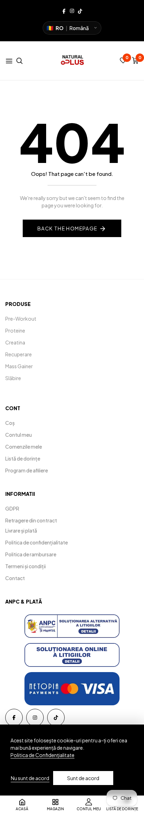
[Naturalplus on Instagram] (72, 10)
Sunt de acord (83, 778)
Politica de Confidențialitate (42, 755)
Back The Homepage (67, 228)
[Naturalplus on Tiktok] (80, 10)
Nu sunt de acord (30, 778)
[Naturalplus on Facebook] (64, 10)
